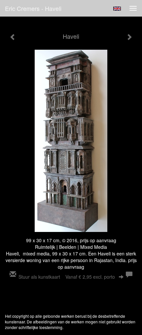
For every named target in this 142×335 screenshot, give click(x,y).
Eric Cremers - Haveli (33, 8)
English (117, 9)
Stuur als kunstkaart (66, 276)
